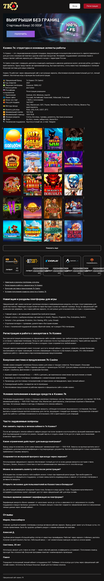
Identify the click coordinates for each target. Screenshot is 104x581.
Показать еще (52, 248)
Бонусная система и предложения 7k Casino (22, 288)
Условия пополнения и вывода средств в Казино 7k (25, 292)
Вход (75, 6)
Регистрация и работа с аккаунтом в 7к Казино (23, 285)
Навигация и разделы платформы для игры (22, 282)
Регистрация (92, 6)
